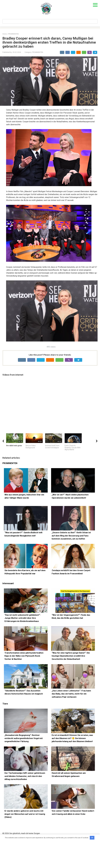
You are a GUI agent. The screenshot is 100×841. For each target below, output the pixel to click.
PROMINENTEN (37, 52)
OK (92, 838)
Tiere (5, 704)
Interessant (8, 583)
